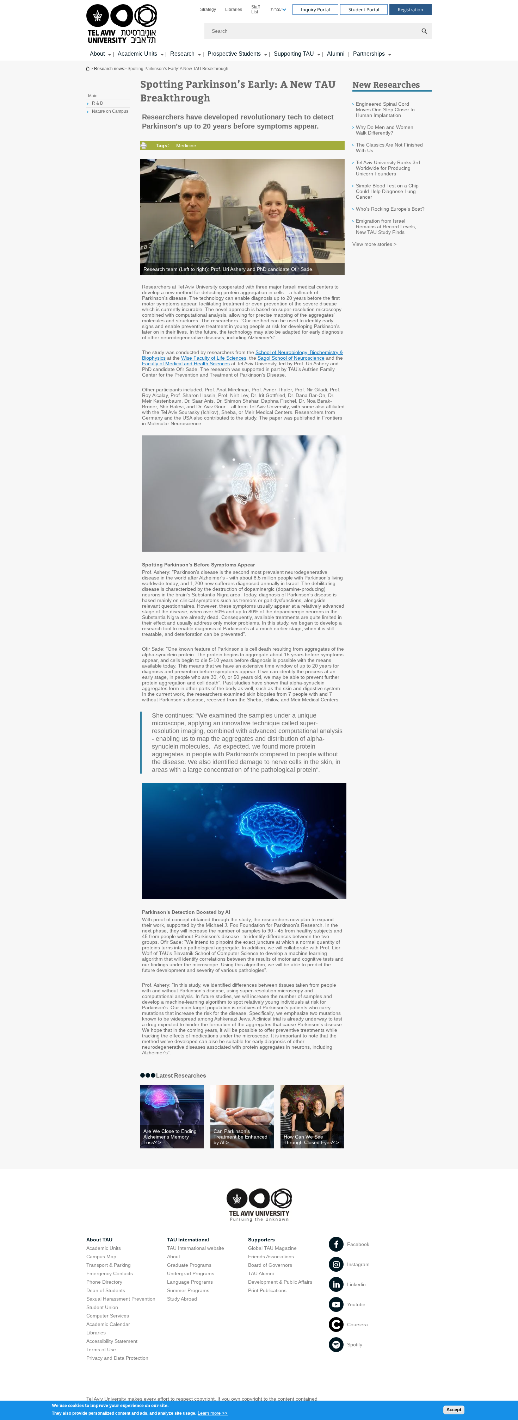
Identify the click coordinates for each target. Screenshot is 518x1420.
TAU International (188, 1239)
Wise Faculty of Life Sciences (213, 358)
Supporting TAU (294, 54)
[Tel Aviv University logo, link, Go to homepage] (122, 24)
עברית (276, 9)
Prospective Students (234, 54)
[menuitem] (208, 9)
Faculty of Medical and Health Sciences (186, 363)
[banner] (259, 30)
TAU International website (195, 1248)
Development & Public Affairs (280, 1282)
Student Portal (364, 9)
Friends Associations (271, 1256)
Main (93, 95)
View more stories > (374, 244)
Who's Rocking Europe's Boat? (390, 209)
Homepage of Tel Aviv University (88, 68)
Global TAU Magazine (272, 1248)
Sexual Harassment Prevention (120, 1299)
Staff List (255, 9)
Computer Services (107, 1316)
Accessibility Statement (111, 1341)
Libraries (233, 9)
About (173, 1256)
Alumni (336, 54)
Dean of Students (105, 1290)
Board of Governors (270, 1265)
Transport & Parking (108, 1265)
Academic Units (137, 54)
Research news (109, 68)
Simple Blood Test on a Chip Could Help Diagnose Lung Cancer (387, 191)
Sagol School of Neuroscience (291, 358)
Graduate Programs (189, 1265)
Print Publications (267, 1290)
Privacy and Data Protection (117, 1358)
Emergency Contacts (109, 1273)
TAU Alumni (261, 1273)
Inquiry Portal (315, 9)
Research (182, 54)
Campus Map (101, 1256)
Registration (410, 9)
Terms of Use (101, 1349)
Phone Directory (104, 1282)
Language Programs (190, 1282)
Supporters (261, 1239)
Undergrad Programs (190, 1273)
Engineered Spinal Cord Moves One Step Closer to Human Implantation (385, 109)
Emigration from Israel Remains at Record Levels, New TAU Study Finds (386, 226)
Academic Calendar (108, 1324)
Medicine (186, 145)
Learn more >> (213, 1412)
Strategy (208, 9)
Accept (453, 1409)
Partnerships (369, 54)
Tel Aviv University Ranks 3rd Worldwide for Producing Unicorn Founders (388, 168)
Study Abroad (182, 1299)
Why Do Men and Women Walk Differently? (384, 130)
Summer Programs (188, 1290)
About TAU (99, 1239)
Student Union (102, 1307)
